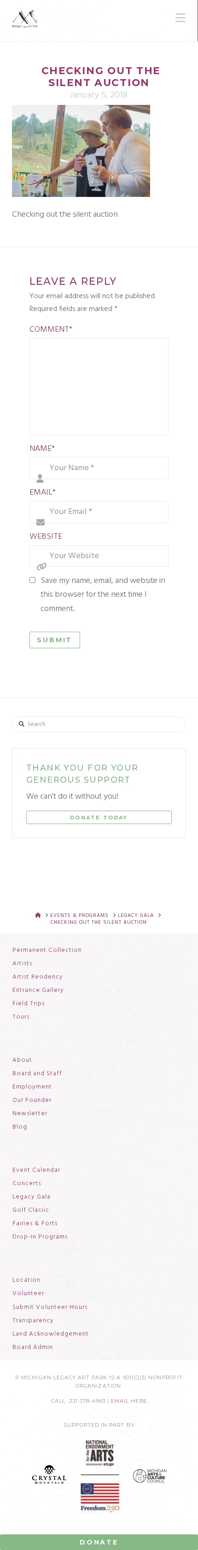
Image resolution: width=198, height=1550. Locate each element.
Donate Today (99, 817)
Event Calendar (36, 1170)
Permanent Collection (47, 950)
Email (42, 492)
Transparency (33, 1320)
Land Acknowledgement (50, 1334)
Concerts (26, 1183)
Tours (20, 1017)
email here (129, 1401)
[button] (180, 18)
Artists (22, 963)
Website (45, 536)
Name (42, 448)
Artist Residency (37, 977)
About (22, 1060)
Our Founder (32, 1100)
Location (26, 1280)
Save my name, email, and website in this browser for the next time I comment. (103, 595)
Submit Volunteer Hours (49, 1307)
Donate (99, 1542)
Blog (19, 1127)
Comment (51, 329)
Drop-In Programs (40, 1237)
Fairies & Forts (35, 1223)
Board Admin (32, 1347)
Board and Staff (37, 1073)
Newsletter (29, 1113)
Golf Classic (30, 1210)
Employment (32, 1087)
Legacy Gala (31, 1197)
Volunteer (28, 1293)
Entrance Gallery (38, 990)
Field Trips (28, 1003)
